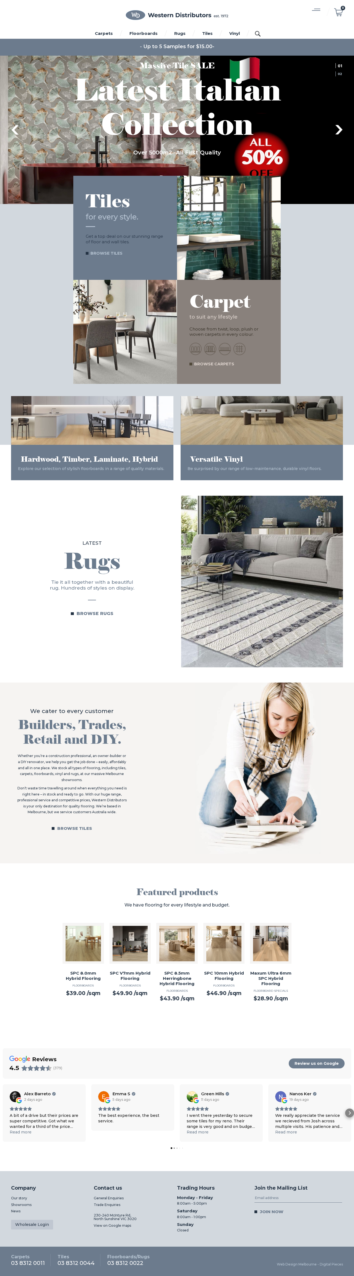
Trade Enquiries (107, 1205)
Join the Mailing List (281, 1188)
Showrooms (21, 1205)
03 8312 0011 (28, 1260)
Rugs (180, 33)
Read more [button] (21, 1132)
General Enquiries (109, 1198)
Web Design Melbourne (297, 1264)
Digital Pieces (331, 1264)
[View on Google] (15, 1096)
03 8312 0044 (76, 1260)
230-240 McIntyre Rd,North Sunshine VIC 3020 (115, 1217)
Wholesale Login (32, 1224)
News (15, 1211)
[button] (4, 1113)
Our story (19, 1198)
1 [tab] (340, 66)
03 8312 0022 (128, 1260)
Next (339, 130)
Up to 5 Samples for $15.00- (178, 46)
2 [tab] (341, 74)
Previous (14, 130)
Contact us (108, 1188)
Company (23, 1188)
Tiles (207, 33)
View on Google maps (112, 1226)
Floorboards (143, 33)
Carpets (104, 33)
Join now (271, 1212)
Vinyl (234, 33)
